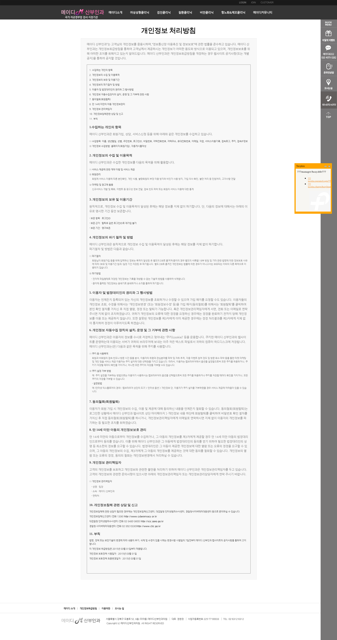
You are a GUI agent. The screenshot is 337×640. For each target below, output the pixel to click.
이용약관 (106, 608)
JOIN (253, 2)
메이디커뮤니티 (262, 12)
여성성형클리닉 (139, 12)
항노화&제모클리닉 (233, 12)
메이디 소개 (69, 608)
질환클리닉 (185, 12)
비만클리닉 (207, 12)
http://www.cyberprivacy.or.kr (140, 516)
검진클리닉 (164, 12)
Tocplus (300, 166)
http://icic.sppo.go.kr (152, 521)
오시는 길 (119, 608)
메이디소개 (115, 12)
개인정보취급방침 (88, 608)
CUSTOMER (267, 2)
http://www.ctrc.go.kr (149, 526)
